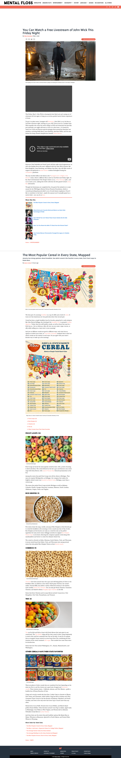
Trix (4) (30, 426)
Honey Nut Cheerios (39, 588)
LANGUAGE (83, 3)
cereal (66, 315)
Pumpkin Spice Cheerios (50, 589)
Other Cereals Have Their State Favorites (39, 429)
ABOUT (31, 751)
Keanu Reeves (57, 133)
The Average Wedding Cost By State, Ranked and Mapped (41, 733)
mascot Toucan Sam (48, 471)
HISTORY (76, 3)
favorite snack (59, 544)
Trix (26, 632)
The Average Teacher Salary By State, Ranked (38, 730)
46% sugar (47, 640)
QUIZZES (91, 3)
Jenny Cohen (27, 263)
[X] (109, 6)
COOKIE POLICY (87, 751)
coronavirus (28, 172)
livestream (51, 121)
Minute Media (57, 756)
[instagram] (112, 6)
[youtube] (118, 6)
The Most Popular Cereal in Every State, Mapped (39, 726)
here (43, 195)
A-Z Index (74, 753)
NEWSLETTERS (63, 751)
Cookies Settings (87, 753)
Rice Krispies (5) (32, 421)
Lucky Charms (44, 712)
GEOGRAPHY (67, 3)
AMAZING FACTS (46, 3)
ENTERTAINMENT (57, 3)
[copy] (34, 39)
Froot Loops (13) (32, 418)
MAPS (31, 740)
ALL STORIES (108, 3)
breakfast (44, 315)
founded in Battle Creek (49, 480)
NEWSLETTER (37, 3)
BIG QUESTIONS (99, 3)
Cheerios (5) (31, 424)
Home (27, 242)
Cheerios (28, 582)
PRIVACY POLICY (75, 751)
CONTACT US (46, 751)
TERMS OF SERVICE (34, 753)
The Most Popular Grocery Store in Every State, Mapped (41, 735)
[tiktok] (115, 6)
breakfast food (56, 322)
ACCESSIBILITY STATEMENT (49, 753)
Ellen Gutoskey (28, 36)
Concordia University (50, 333)
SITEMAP (62, 753)
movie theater (44, 170)
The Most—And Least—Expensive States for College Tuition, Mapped (44, 728)
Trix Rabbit (38, 634)
